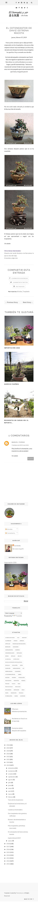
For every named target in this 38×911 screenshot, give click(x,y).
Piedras (23, 680)
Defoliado (19, 653)
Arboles (19, 291)
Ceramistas (15, 646)
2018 (8, 843)
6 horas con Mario (10, 637)
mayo (10, 788)
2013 (8, 858)
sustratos (22, 696)
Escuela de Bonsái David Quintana (13, 662)
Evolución (14, 665)
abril (9, 791)
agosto (10, 779)
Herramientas (16, 668)
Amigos (15, 640)
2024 (8, 751)
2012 (8, 861)
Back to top (28, 899)
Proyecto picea (9, 686)
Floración (7, 668)
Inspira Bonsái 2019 (14, 838)
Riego (23, 689)
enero (10, 841)
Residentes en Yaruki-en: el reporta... (16, 421)
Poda (19, 683)
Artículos (7, 643)
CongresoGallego (9, 653)
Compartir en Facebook (19, 278)
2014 (8, 855)
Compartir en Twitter (20, 282)
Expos (21, 665)
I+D (23, 668)
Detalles (13, 656)
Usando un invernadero (15, 810)
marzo (10, 794)
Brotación (7, 646)
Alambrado (8, 640)
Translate (19, 616)
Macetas (7, 677)
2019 (8, 765)
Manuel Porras (18, 442)
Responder (30, 458)
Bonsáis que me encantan (19, 643)
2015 (8, 852)
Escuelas (7, 665)
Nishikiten (16, 680)
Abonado (24, 637)
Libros (19, 674)
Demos (6, 656)
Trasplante (26, 291)
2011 (8, 864)
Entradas (9, 529)
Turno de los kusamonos (15, 800)
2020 (8, 762)
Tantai (6, 692)
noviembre (11, 771)
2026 (8, 745)
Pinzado (7, 683)
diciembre (11, 768)
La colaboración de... (10, 674)
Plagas (13, 683)
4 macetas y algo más (11, 258)
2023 (8, 753)
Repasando (16, 689)
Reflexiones (8, 689)
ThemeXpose (20, 893)
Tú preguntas (8, 696)
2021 (8, 759)
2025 (8, 748)
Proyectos (17, 686)
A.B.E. (18, 637)
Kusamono (17, 671)
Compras (17, 649)
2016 (8, 849)
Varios (16, 696)
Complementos (9, 649)
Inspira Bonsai (8, 671)
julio (9, 782)
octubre (10, 774)
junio (9, 785)
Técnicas (21, 692)
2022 (8, 756)
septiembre (11, 777)
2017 (8, 846)
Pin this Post (20, 286)
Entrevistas (16, 659)
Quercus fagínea (11, 384)
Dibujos (19, 656)
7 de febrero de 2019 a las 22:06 (20, 445)
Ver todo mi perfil (18, 549)
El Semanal (8, 659)
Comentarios (11, 533)
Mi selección (21, 677)
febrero (10, 797)
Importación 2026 (12, 348)
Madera (14, 677)
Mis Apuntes (8, 680)
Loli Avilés (17, 546)
